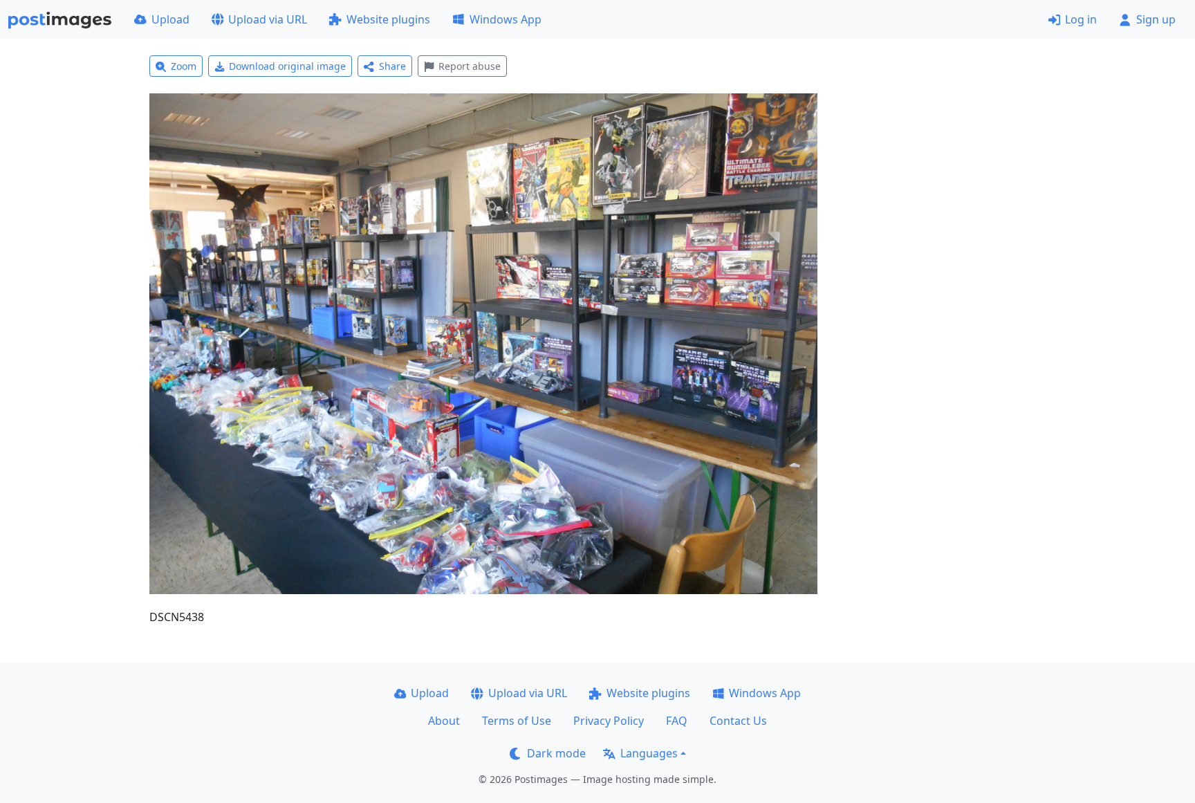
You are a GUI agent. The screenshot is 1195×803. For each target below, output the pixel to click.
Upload (170, 19)
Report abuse (469, 66)
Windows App (505, 19)
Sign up (1156, 19)
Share (392, 66)
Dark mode (556, 753)
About (444, 720)
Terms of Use (516, 720)
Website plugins (388, 19)
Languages (649, 753)
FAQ (676, 720)
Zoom (183, 66)
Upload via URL (267, 19)
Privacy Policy (608, 720)
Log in (1081, 19)
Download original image (287, 66)
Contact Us (738, 720)
